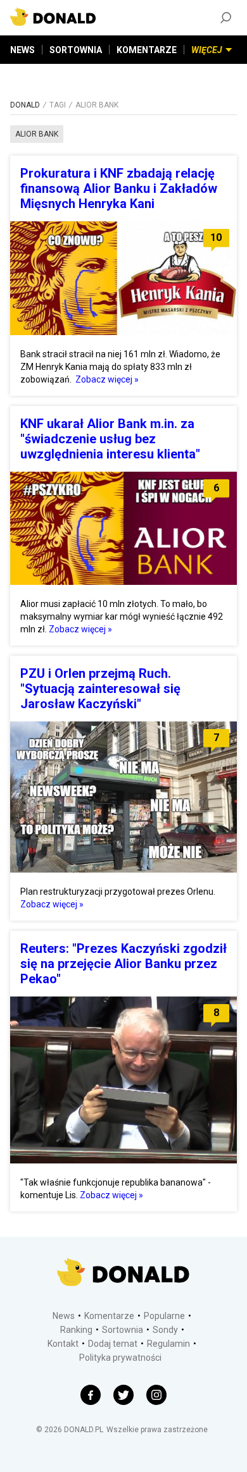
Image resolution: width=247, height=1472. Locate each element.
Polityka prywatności (120, 1357)
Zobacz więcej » (107, 379)
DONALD (25, 105)
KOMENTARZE (147, 50)
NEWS (22, 50)
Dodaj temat (112, 1344)
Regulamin (168, 1344)
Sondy (165, 1330)
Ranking (76, 1330)
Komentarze (109, 1316)
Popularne (164, 1316)
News (64, 1316)
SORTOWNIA (75, 50)
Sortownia (122, 1330)
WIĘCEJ (206, 50)
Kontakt (63, 1344)
